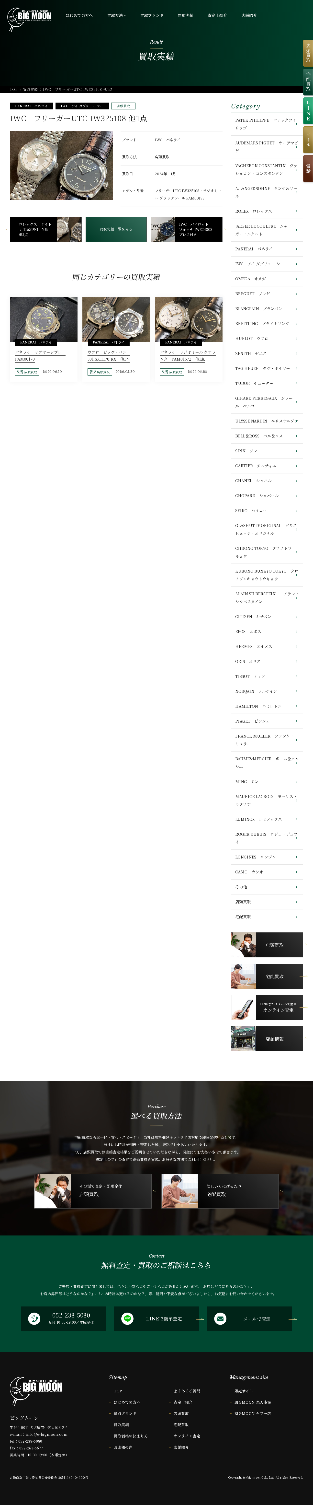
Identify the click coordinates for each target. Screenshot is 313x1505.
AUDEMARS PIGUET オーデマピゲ (266, 146)
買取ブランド (125, 1413)
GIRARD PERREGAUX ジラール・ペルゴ (264, 402)
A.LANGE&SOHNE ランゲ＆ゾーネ (266, 192)
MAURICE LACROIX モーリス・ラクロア (266, 800)
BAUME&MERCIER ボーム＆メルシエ (267, 762)
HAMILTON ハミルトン (258, 706)
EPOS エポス (248, 631)
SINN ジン (246, 451)
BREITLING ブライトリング (262, 323)
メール (308, 139)
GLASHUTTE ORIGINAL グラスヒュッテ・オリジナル (266, 529)
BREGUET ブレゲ (252, 293)
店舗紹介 (181, 1447)
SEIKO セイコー (251, 510)
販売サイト (244, 1390)
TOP (14, 89)
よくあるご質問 (187, 1390)
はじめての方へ (127, 1402)
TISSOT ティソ (250, 676)
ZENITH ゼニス (251, 353)
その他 (241, 887)
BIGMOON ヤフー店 (253, 1413)
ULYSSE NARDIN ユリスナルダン (266, 421)
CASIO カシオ (249, 872)
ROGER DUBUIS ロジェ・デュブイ (266, 838)
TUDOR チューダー (254, 383)
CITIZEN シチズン (253, 616)
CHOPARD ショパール (257, 495)
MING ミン (247, 781)
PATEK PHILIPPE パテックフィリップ (265, 124)
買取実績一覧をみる (116, 229)
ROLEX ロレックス (253, 211)
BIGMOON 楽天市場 (253, 1402)
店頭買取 (123, 106)
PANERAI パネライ (31, 106)
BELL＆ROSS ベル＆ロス (259, 436)
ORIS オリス (248, 661)
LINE (308, 111)
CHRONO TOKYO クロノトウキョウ (263, 552)
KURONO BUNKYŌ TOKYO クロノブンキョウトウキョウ (266, 575)
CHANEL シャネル (253, 480)
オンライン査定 (187, 1435)
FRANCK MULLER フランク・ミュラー (264, 740)
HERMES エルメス (253, 646)
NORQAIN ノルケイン (256, 691)
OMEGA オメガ (250, 279)
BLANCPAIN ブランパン (258, 308)
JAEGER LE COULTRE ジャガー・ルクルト (261, 230)
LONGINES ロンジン (255, 857)
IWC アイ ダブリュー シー (82, 106)
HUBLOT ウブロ (251, 338)
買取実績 (30, 89)
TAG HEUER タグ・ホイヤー (262, 368)
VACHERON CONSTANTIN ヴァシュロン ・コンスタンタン (266, 169)
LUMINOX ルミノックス (258, 819)
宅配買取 (243, 916)
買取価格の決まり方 (131, 1435)
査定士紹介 (183, 1402)
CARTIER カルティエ (255, 466)
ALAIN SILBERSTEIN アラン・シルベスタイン (267, 597)
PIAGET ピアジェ (252, 721)
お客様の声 (123, 1447)
